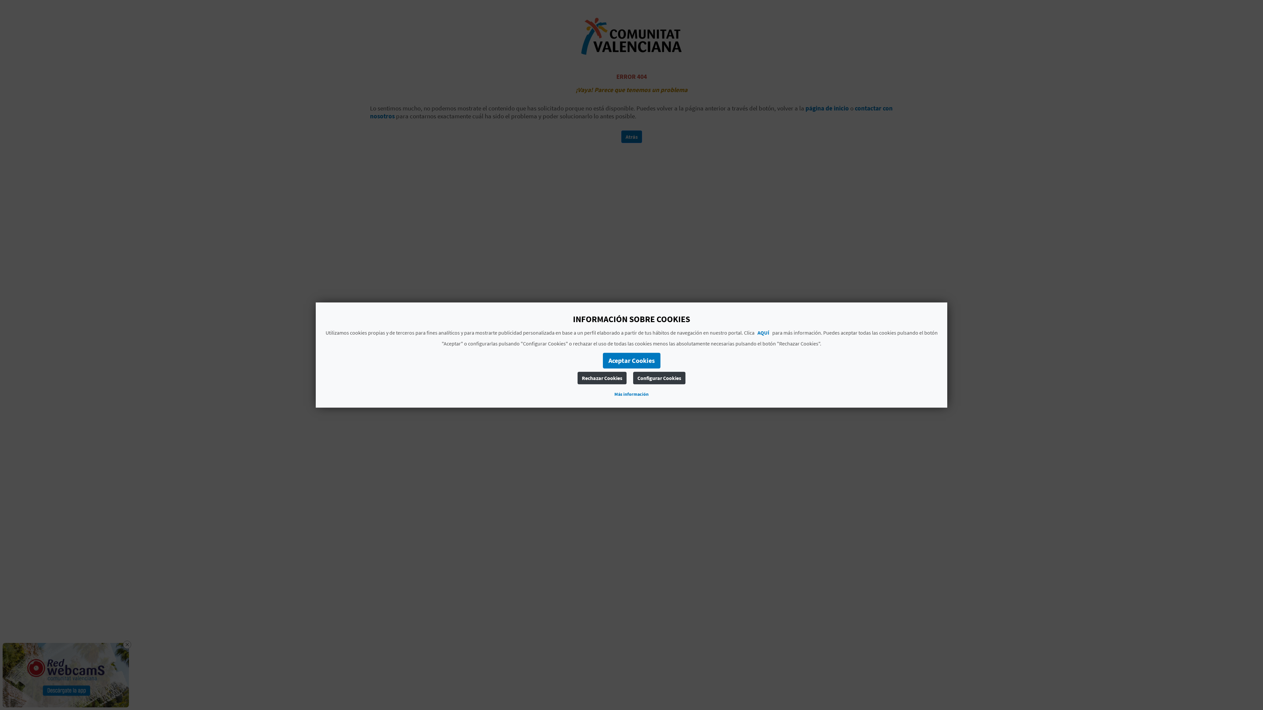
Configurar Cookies (659, 378)
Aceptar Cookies (631, 360)
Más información (631, 394)
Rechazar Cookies (602, 378)
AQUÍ (763, 332)
